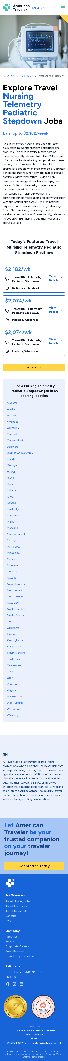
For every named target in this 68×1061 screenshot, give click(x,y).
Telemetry (26, 75)
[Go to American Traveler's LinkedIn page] (22, 984)
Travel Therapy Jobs (18, 911)
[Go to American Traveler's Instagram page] (15, 984)
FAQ (8, 920)
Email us (11, 977)
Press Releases (15, 951)
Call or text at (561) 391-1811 (24, 972)
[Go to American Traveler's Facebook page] (8, 984)
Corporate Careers (17, 946)
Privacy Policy (34, 1026)
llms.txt (34, 1039)
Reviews (11, 941)
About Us (12, 936)
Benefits (11, 915)
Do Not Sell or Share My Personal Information (34, 1030)
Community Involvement (21, 956)
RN (13, 75)
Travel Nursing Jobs (18, 901)
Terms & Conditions (34, 1034)
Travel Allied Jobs (16, 906)
